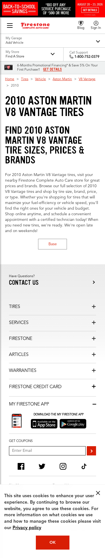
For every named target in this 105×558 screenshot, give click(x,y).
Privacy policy (27, 528)
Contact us (24, 283)
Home (9, 79)
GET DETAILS (52, 69)
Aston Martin (62, 79)
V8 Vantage (87, 79)
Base (52, 244)
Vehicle (40, 79)
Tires (24, 79)
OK (53, 543)
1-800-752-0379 (86, 57)
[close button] (98, 493)
